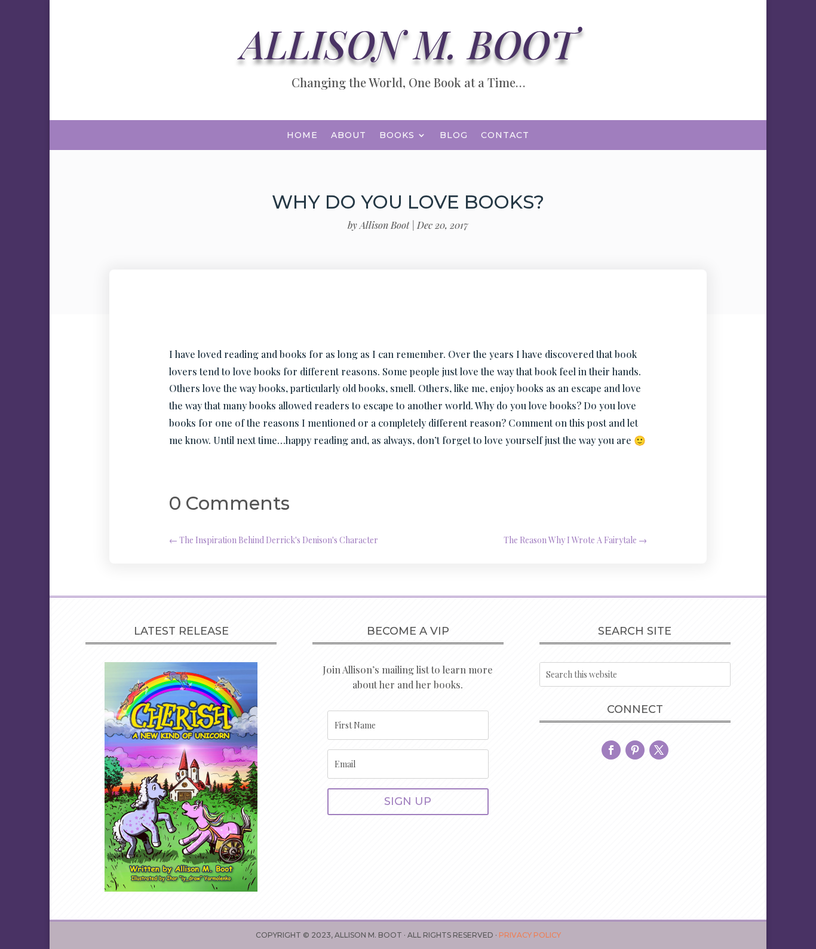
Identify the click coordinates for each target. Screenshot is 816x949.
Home (302, 135)
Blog (454, 135)
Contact (505, 135)
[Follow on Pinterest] (635, 750)
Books (397, 135)
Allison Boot (384, 225)
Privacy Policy (530, 934)
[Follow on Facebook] (611, 750)
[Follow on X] (658, 750)
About (348, 135)
